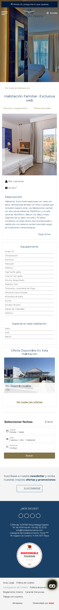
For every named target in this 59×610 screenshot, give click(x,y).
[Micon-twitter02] (26, 516)
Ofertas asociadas (42, 108)
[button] (3, 144)
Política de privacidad (40, 587)
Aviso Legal (8, 583)
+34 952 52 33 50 (39, 527)
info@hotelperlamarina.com (29, 530)
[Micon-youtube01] (32, 516)
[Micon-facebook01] (21, 516)
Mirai (51, 603)
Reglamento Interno (13, 592)
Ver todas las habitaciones (17, 88)
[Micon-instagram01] (38, 516)
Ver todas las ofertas (29, 402)
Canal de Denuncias (34, 592)
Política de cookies (25, 583)
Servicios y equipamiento (15, 108)
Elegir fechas (44, 234)
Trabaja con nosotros (13, 597)
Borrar (50, 422)
